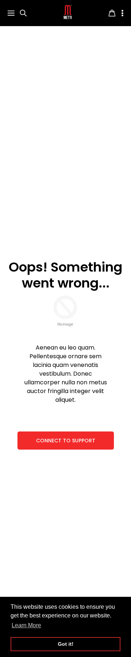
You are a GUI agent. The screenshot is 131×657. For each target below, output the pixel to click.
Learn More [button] (26, 625)
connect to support (65, 440)
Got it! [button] (66, 644)
